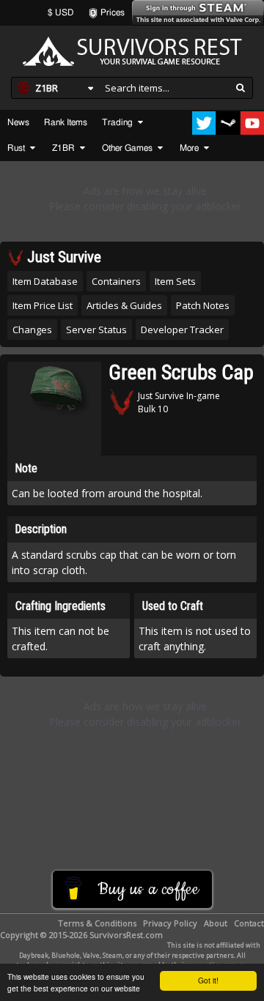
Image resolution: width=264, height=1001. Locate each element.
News (18, 122)
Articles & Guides (124, 305)
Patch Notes (203, 305)
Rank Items (65, 122)
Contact (249, 923)
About (215, 923)
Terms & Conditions (97, 923)
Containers (116, 281)
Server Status (96, 329)
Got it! (208, 980)
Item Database (45, 281)
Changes (32, 329)
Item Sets (175, 281)
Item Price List (42, 305)
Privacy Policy (170, 923)
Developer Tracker (182, 329)
